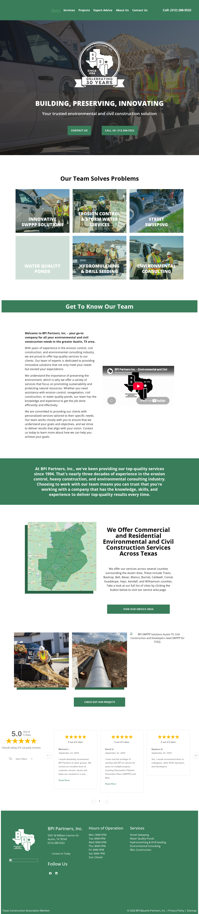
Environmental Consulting (145, 846)
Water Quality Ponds (142, 838)
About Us (122, 10)
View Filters (21, 759)
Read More (64, 780)
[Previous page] (92, 800)
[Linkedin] (56, 873)
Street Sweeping (139, 835)
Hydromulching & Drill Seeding (148, 842)
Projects (84, 10)
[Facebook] (50, 873)
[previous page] (48, 755)
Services (69, 10)
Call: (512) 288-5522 (177, 10)
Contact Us (140, 10)
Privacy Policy (176, 910)
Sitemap (192, 910)
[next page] (195, 755)
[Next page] (106, 800)
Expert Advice (102, 10)
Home (55, 10)
